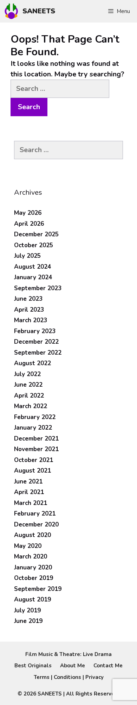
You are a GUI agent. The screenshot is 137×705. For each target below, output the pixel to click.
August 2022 (32, 363)
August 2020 (32, 535)
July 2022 (27, 374)
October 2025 (33, 245)
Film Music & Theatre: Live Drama (68, 654)
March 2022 (30, 406)
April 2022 (29, 396)
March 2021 (30, 503)
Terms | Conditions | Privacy (69, 677)
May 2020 (27, 546)
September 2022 (37, 353)
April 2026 (29, 224)
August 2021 (32, 471)
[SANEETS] (13, 11)
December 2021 (36, 439)
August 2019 (32, 599)
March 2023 (30, 320)
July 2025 (27, 256)
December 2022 (36, 342)
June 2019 (28, 621)
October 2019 (33, 578)
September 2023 (37, 288)
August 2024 (32, 267)
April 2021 (29, 492)
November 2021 (36, 449)
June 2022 (28, 385)
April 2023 (29, 310)
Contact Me (108, 665)
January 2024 (33, 277)
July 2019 (27, 610)
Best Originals (33, 665)
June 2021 (28, 482)
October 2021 (33, 460)
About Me (72, 665)
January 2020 (33, 567)
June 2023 (28, 299)
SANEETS (38, 11)
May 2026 (27, 213)
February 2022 (35, 417)
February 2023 (35, 331)
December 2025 (36, 234)
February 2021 (35, 514)
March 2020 (30, 557)
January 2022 (33, 428)
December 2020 (36, 524)
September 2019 (37, 589)
